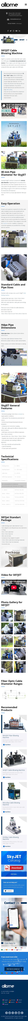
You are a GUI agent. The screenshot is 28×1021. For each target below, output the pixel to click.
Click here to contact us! (13, 969)
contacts (9, 891)
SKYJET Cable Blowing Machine (14, 770)
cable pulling (9, 89)
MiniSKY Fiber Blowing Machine (11, 736)
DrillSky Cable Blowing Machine (11, 838)
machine (5, 223)
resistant (20, 414)
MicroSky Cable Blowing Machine (11, 804)
